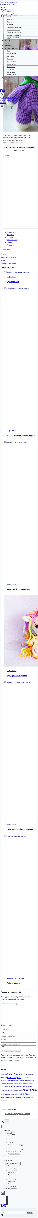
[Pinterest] (4, 91)
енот (17, 1080)
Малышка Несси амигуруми (18, 589)
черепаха (4, 1100)
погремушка (5, 1094)
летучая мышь (18, 1083)
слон (29, 1094)
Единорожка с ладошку (17, 675)
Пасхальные (11, 61)
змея (26, 1080)
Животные (7, 1133)
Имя (3, 1032)
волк (23, 1078)
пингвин (20, 1090)
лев (8, 1083)
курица (3, 1083)
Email (3, 1039)
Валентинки (11, 67)
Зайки (9, 17)
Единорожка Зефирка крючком (20, 829)
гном (26, 1078)
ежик (10, 1080)
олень (11, 1090)
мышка (9, 1086)
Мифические (11, 54)
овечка (29, 1086)
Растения (10, 56)
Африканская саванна (14, 32)
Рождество (19, 1074)
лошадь (30, 1083)
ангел (27, 1074)
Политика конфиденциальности (17, 1114)
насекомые (17, 1086)
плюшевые (30, 1090)
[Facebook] (1, 91)
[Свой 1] (6, 91)
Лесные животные (13, 30)
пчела (17, 1094)
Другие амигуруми (10, 1164)
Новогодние (11, 64)
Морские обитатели (14, 35)
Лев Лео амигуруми (8, 262)
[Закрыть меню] (1, 1126)
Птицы (7, 40)
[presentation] (20, 272)
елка (14, 1080)
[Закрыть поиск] (2, 1209)
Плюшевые (11, 72)
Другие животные (13, 38)
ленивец (11, 1083)
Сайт (2, 1047)
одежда (5, 1090)
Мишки (9, 19)
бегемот (31, 1074)
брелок (4, 1078)
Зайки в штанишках (8, 256)
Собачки (10, 25)
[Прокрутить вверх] (3, 1122)
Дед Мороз (4, 1074)
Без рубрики (11, 75)
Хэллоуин (10, 69)
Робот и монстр (13, 983)
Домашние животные (14, 27)
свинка (23, 1094)
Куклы (7, 43)
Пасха (10, 1074)
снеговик (5, 1097)
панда (16, 1090)
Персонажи (9, 45)
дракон (31, 1078)
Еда (8, 51)
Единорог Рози (13, 281)
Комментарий (7, 1025)
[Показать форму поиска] (2, 94)
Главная (8, 11)
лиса (25, 1083)
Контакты (8, 77)
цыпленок (29, 1097)
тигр (15, 1097)
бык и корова (14, 1077)
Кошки (9, 22)
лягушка (3, 1086)
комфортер (31, 1080)
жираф (22, 1080)
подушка (12, 1094)
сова (11, 1097)
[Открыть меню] (2, 106)
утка (23, 1097)
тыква (19, 1097)
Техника (10, 59)
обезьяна (24, 1086)
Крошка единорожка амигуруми (21, 435)
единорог (7, 249)
